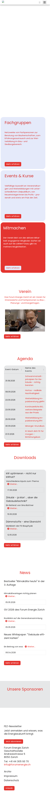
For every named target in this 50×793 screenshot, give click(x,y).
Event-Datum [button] (12, 369)
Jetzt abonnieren (13, 741)
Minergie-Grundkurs (34, 426)
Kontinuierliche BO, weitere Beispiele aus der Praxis (34, 409)
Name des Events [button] (30, 369)
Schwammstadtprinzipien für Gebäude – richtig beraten (33, 381)
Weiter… (14, 484)
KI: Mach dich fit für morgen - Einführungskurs (34, 434)
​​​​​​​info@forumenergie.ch (17, 764)
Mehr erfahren (13, 164)
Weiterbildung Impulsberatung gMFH (34, 400)
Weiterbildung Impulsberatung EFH (34, 419)
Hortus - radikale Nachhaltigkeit (33, 392)
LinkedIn (9, 788)
